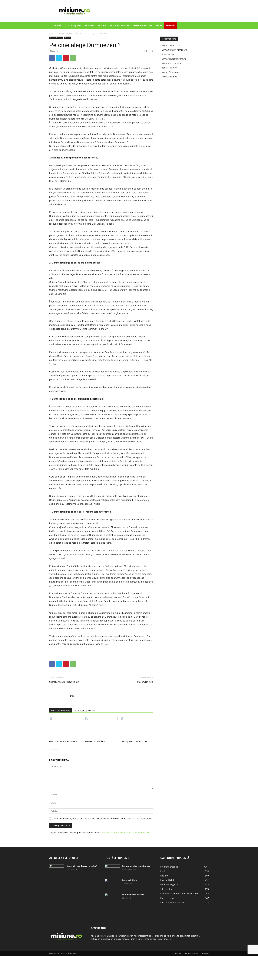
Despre (178, 953)
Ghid (159, 25)
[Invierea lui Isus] (112, 884)
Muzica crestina (142, 25)
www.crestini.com (171, 45)
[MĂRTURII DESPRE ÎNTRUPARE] (65, 728)
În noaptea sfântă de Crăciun (136, 866)
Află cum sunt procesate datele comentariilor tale (125, 832)
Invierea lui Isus (129, 880)
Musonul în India (145, 682)
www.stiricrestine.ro (172, 63)
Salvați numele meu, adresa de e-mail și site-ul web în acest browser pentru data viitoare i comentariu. (102, 818)
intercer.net (168, 54)
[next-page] (56, 747)
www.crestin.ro (169, 76)
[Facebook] (52, 58)
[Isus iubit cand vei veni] (112, 898)
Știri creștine (73, 25)
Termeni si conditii (191, 953)
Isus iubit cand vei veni (133, 894)
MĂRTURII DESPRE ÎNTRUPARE (63, 742)
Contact (205, 953)
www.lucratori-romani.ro (174, 49)
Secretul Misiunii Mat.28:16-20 (64, 682)
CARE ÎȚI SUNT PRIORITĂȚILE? (134, 742)
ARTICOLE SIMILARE (60, 711)
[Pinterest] (66, 58)
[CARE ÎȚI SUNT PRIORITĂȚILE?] (137, 728)
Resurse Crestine (119, 25)
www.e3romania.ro (171, 72)
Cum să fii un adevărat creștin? (82, 866)
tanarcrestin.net (170, 67)
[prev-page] (51, 747)
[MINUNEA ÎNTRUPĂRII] (101, 728)
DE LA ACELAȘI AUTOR (84, 711)
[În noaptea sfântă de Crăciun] (112, 870)
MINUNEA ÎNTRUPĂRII (95, 742)
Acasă (57, 25)
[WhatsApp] (73, 58)
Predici (102, 25)
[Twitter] (59, 58)
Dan (72, 695)
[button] (205, 25)
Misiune (89, 25)
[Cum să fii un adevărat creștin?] (56, 870)
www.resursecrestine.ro (174, 58)
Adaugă (170, 25)
